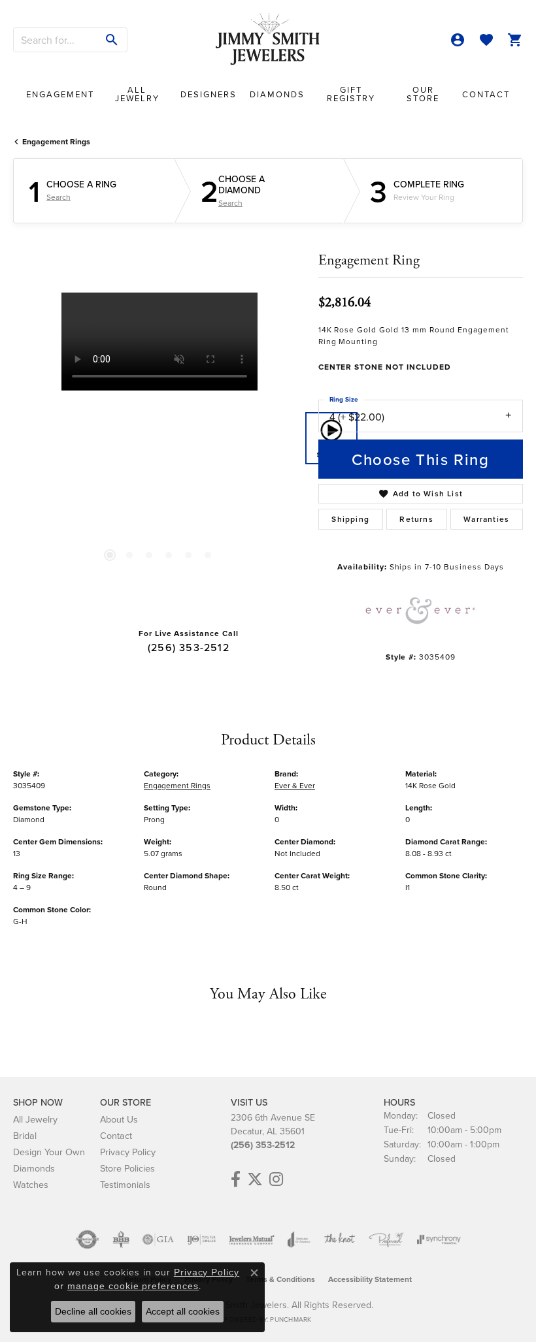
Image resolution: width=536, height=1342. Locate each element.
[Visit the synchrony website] (438, 1239)
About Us (119, 1119)
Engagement (60, 94)
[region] (159, 438)
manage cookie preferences (133, 1286)
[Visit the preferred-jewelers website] (386, 1239)
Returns (416, 518)
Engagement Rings (56, 141)
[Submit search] (112, 40)
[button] (457, 40)
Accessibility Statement (370, 1279)
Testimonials (125, 1184)
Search (58, 197)
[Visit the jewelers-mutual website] (251, 1239)
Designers (208, 94)
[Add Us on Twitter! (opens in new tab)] (255, 1179)
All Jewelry (137, 94)
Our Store (423, 94)
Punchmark (290, 1319)
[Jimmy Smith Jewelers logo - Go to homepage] (268, 39)
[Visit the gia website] (158, 1239)
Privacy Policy (128, 1151)
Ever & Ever (295, 785)
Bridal (25, 1135)
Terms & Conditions (280, 1279)
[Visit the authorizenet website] (87, 1239)
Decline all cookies (93, 1311)
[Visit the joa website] (299, 1239)
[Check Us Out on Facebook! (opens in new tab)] (236, 1179)
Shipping (350, 518)
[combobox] (55, 40)
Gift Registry (351, 94)
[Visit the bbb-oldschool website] (120, 1239)
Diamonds (277, 94)
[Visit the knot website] (340, 1239)
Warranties (486, 518)
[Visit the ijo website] (201, 1239)
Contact (486, 94)
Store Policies (127, 1168)
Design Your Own (49, 1151)
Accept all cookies (183, 1311)
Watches (30, 1184)
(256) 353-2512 (188, 647)
